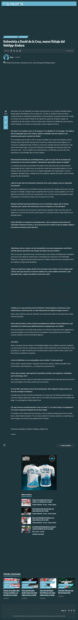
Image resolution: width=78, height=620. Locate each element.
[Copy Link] (20, 50)
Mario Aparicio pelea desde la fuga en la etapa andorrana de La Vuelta (29, 593)
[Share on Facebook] (11, 50)
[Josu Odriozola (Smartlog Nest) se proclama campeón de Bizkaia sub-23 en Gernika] (26, 529)
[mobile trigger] (5, 4)
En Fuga (45, 504)
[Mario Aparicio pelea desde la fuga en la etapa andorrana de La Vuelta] (26, 511)
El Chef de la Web (60, 616)
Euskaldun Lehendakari (38, 534)
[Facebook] (68, 610)
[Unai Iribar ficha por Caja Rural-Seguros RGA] (66, 583)
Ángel (11, 57)
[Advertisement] (39, 20)
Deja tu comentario (66, 445)
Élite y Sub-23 (35, 531)
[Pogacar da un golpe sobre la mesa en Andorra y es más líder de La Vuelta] (26, 502)
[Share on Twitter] (14, 50)
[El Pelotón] (15, 4)
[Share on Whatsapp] (17, 50)
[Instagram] (74, 610)
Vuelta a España (52, 504)
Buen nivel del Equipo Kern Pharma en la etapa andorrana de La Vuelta (47, 593)
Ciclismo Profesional (11, 36)
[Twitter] (71, 610)
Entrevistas (23, 36)
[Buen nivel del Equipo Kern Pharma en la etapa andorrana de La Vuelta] (26, 520)
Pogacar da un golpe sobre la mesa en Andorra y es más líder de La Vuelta (11, 593)
